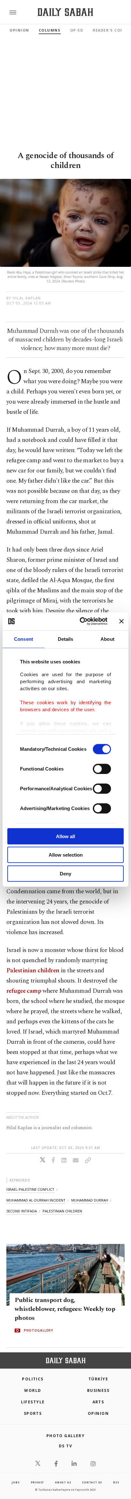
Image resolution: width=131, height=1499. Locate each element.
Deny (65, 873)
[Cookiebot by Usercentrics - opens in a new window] (81, 621)
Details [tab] (65, 638)
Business (98, 1390)
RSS (116, 1482)
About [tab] (107, 638)
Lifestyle (33, 1402)
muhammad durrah (89, 1200)
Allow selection (66, 855)
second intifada (21, 1211)
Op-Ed (77, 30)
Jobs (15, 1482)
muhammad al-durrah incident (36, 1200)
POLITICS (33, 1379)
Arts (98, 1402)
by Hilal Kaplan (23, 298)
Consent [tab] (23, 638)
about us (63, 1482)
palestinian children (62, 1211)
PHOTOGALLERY (38, 1330)
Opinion (19, 30)
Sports (33, 1413)
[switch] (102, 769)
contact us (92, 1482)
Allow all (65, 836)
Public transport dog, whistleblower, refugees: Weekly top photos (65, 1309)
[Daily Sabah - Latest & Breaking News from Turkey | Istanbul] (65, 12)
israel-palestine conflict (30, 1189)
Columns (50, 30)
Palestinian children (32, 970)
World (32, 1390)
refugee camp (23, 991)
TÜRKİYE (98, 1379)
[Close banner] (121, 621)
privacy (37, 1482)
